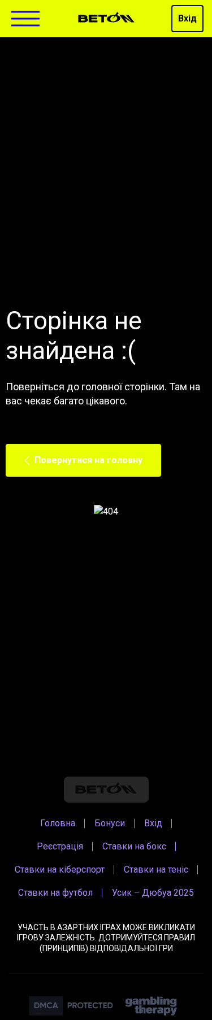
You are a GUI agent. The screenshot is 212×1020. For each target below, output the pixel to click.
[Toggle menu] (25, 19)
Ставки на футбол (55, 892)
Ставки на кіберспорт (60, 869)
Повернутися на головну (88, 460)
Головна (57, 823)
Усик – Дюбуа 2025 (153, 892)
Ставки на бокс (134, 846)
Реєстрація (60, 846)
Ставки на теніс (156, 869)
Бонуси (109, 823)
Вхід (187, 18)
